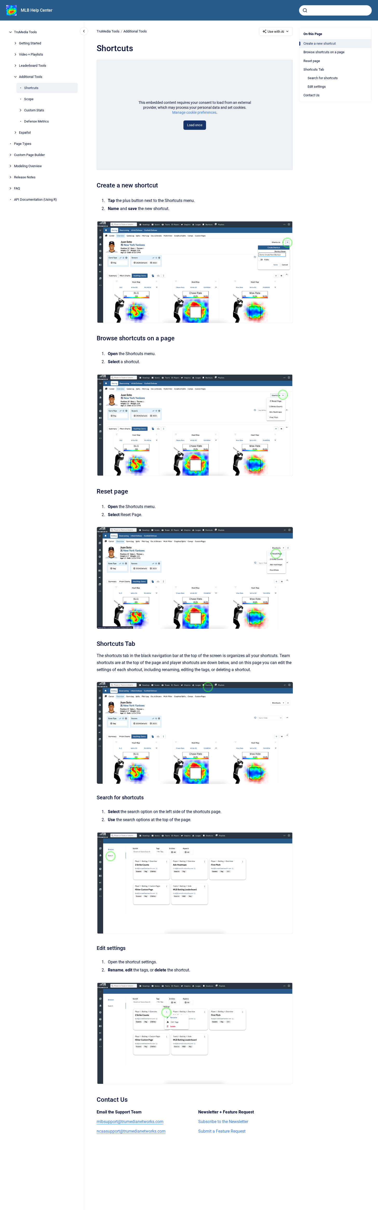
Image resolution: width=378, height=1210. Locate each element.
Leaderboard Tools (32, 65)
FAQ (17, 188)
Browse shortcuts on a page (323, 52)
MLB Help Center (36, 10)
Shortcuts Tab (313, 69)
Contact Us (311, 95)
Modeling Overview (28, 166)
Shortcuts (31, 88)
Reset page (311, 61)
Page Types (22, 144)
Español (25, 132)
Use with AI (276, 31)
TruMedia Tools (25, 32)
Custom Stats (34, 110)
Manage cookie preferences (194, 112)
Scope (29, 99)
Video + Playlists (31, 54)
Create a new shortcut (319, 43)
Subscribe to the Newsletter (223, 1121)
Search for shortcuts (323, 78)
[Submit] (305, 10)
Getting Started (30, 43)
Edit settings (317, 87)
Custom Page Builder (29, 155)
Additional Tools (30, 77)
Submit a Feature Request (222, 1131)
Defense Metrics (36, 121)
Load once (194, 125)
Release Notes (25, 177)
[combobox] (335, 10)
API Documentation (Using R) (35, 199)
